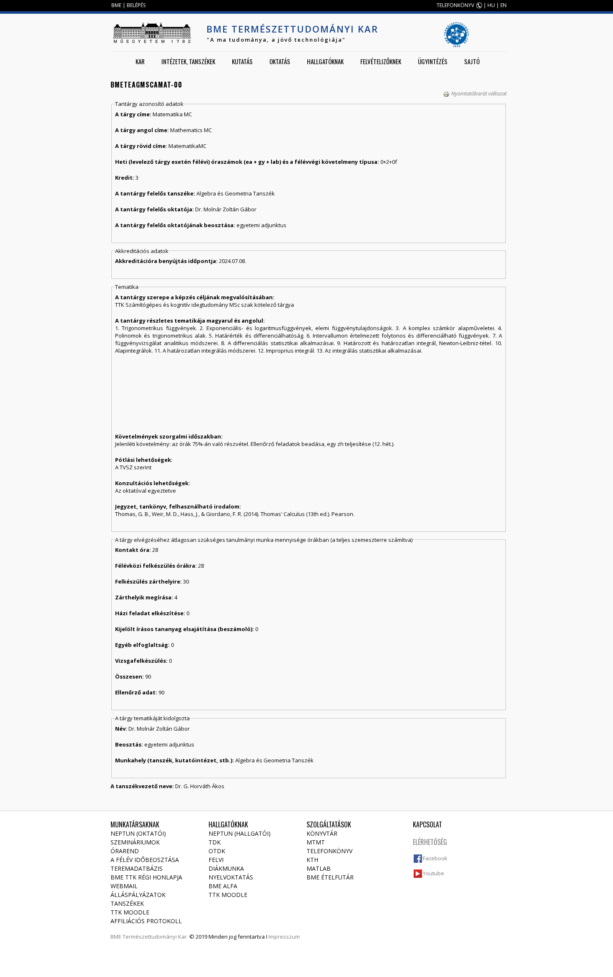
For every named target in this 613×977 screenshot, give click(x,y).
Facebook (435, 858)
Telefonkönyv (329, 851)
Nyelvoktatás (231, 877)
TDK (215, 842)
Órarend (125, 851)
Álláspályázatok (138, 895)
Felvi (216, 860)
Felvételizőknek (380, 61)
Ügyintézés (432, 61)
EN (503, 5)
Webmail (124, 886)
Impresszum (284, 936)
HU (491, 5)
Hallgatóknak (325, 61)
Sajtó (472, 61)
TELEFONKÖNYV (455, 5)
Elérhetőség (430, 842)
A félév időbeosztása (145, 860)
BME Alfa (223, 886)
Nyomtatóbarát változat (479, 93)
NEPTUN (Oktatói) (138, 833)
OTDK (217, 851)
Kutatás (242, 61)
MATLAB (318, 868)
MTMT (315, 842)
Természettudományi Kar (155, 936)
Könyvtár (321, 833)
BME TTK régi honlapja (146, 877)
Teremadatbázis (137, 868)
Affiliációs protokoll (146, 921)
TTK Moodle (130, 912)
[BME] (151, 32)
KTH (312, 860)
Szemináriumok (135, 842)
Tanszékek (127, 903)
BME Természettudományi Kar (292, 29)
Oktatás (279, 61)
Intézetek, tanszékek (188, 61)
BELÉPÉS (136, 5)
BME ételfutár (330, 877)
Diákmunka (226, 868)
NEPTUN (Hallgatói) (240, 833)
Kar (140, 61)
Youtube (433, 873)
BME (116, 5)
